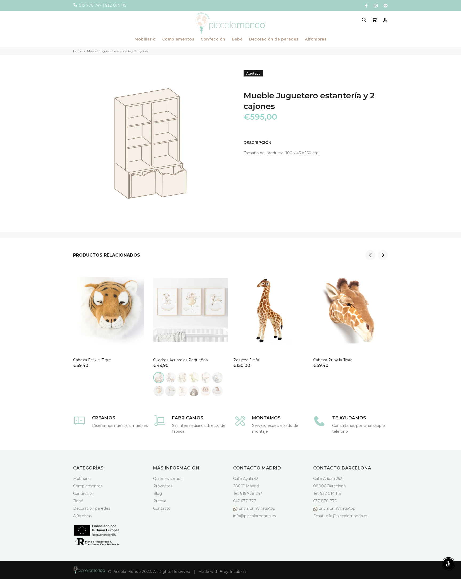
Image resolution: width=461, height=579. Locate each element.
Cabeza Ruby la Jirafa (332, 360)
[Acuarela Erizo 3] (217, 391)
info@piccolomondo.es (254, 515)
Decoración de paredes (274, 39)
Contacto (161, 508)
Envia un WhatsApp (336, 508)
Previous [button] (370, 255)
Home (77, 51)
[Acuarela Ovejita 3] (182, 391)
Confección (213, 39)
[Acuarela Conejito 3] (182, 377)
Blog (157, 493)
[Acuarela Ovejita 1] (158, 391)
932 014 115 (330, 493)
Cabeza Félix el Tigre (92, 360)
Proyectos (162, 486)
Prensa (159, 501)
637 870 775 (324, 501)
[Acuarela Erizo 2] (205, 391)
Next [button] (383, 255)
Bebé (237, 39)
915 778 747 (251, 493)
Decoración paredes (91, 508)
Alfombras (316, 39)
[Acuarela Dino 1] (194, 377)
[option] (110, 311)
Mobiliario (145, 39)
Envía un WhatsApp (257, 508)
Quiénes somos (167, 478)
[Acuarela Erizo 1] (194, 391)
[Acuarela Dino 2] (205, 377)
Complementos (178, 39)
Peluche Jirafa (246, 360)
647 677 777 (244, 501)
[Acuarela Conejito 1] (158, 377)
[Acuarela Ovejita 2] (170, 391)
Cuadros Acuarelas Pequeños (180, 360)
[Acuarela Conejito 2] (170, 377)
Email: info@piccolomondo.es (340, 515)
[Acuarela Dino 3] (217, 377)
